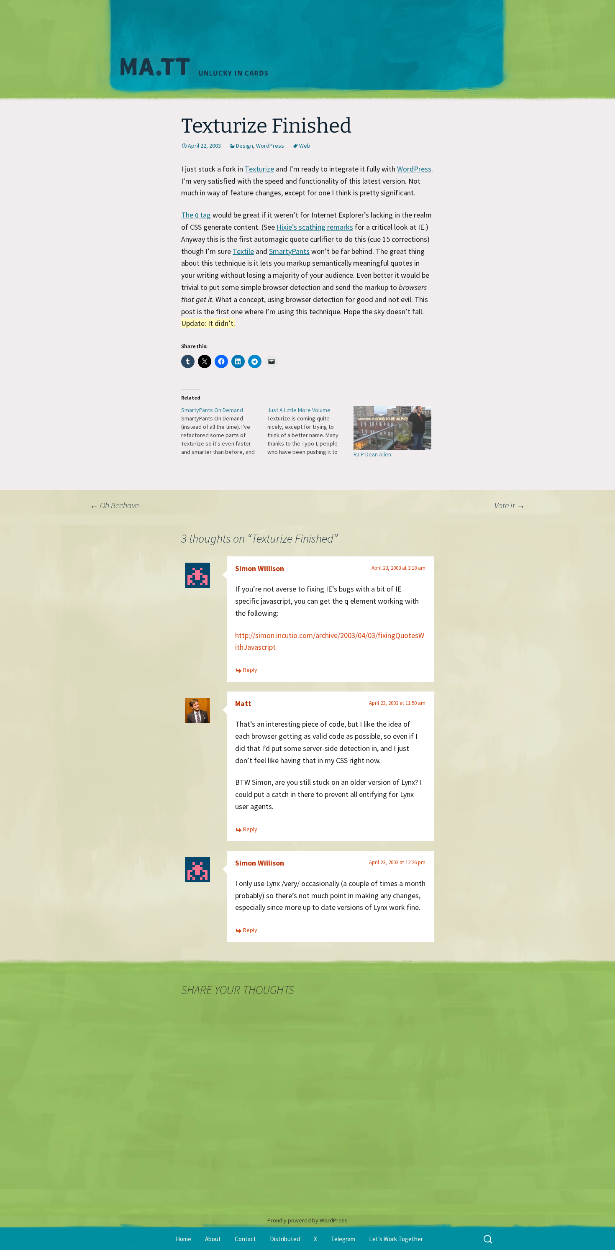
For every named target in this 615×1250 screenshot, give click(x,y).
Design (244, 145)
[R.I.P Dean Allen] (392, 428)
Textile (243, 251)
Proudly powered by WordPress (307, 1220)
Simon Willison (259, 568)
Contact (245, 1239)
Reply (250, 670)
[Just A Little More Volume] (310, 431)
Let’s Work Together (396, 1239)
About (213, 1239)
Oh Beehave (114, 505)
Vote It (510, 505)
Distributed (285, 1239)
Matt (243, 703)
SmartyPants (289, 251)
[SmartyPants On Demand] (224, 431)
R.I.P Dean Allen (372, 454)
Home (183, 1239)
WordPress (270, 145)
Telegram (343, 1239)
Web (304, 145)
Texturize (259, 169)
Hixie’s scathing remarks (315, 227)
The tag (196, 215)
